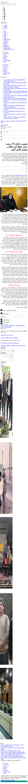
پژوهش (5, 42)
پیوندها (5, 57)
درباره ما (6, 52)
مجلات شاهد (7, 39)
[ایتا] (4, 12)
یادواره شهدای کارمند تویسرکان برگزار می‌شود (12, 756)
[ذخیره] (1, 137)
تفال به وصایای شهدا (9, 49)
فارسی (5, 25)
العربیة (5, 28)
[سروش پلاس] (4, 10)
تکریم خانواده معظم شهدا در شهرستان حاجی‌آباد (15, 91)
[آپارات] (4, 8)
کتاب (5, 37)
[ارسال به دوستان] (14, 133)
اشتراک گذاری (6, 320)
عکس (5, 33)
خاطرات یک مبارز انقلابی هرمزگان (9, 337)
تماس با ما (6, 53)
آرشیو (5, 54)
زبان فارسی (3, 22)
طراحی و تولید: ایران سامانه (7, 780)
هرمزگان (5, 125)
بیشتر (2, 365)
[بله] (5, 14)
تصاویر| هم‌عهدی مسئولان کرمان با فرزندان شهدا (13, 752)
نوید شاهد (12, 325)
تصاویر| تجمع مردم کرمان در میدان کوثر (10, 750)
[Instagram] (4, 16)
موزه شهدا (6, 46)
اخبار (5, 32)
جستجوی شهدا (7, 47)
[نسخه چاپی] (14, 140)
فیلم (5, 35)
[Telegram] (4, 18)
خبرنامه (5, 56)
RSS (5, 61)
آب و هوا (6, 59)
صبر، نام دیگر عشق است (7, 335)
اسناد (5, 36)
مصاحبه (8, 325)
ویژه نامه (6, 40)
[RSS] (4, 20)
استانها (5, 43)
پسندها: (3, 316)
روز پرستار (3, 325)
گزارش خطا (5, 313)
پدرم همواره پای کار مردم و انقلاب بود (10, 342)
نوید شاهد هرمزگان (17, 175)
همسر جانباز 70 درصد (6, 326)
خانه (5, 30)
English (5, 26)
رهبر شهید (6, 45)
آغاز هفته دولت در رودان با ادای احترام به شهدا (15, 98)
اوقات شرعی (7, 60)
